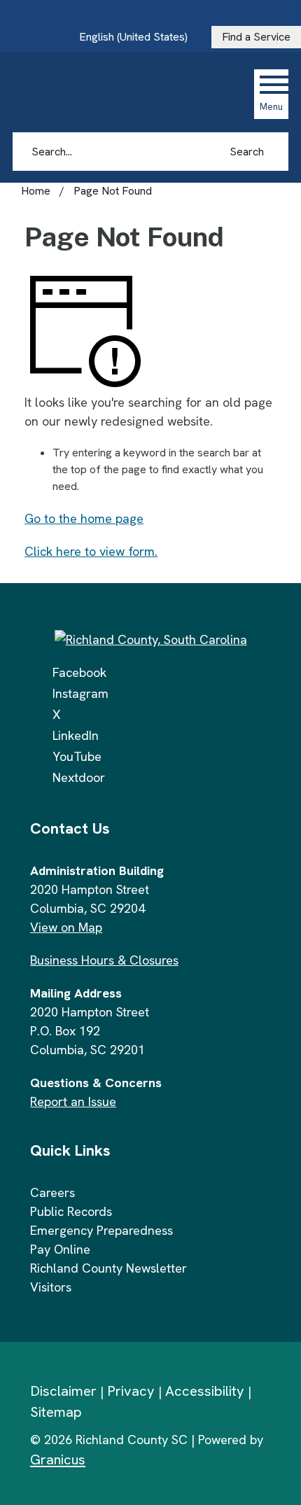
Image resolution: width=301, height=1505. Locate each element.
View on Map (66, 927)
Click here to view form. (91, 551)
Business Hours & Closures (104, 960)
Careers (52, 1192)
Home (35, 190)
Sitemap (56, 1412)
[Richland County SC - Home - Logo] (107, 93)
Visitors (50, 1287)
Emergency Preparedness (101, 1230)
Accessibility (204, 1391)
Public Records (71, 1211)
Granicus (57, 1459)
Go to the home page (84, 518)
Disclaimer (63, 1391)
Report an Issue (73, 1101)
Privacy (131, 1391)
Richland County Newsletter (108, 1268)
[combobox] (139, 37)
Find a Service (256, 36)
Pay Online (60, 1249)
